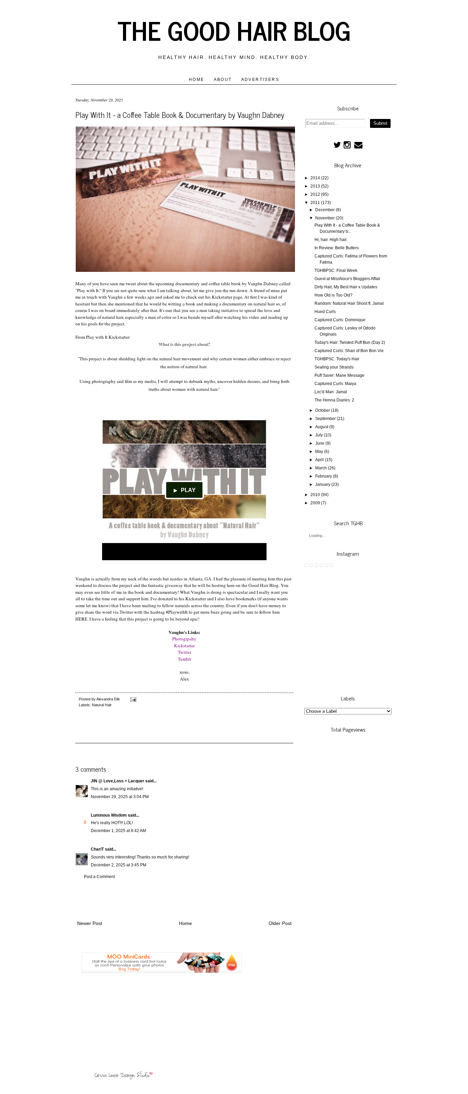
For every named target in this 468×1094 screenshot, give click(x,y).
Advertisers (260, 79)
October (322, 410)
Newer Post (89, 923)
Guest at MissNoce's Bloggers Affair (347, 278)
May (319, 451)
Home (197, 79)
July (319, 435)
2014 (315, 178)
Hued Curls (325, 311)
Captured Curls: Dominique (340, 319)
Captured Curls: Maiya (335, 383)
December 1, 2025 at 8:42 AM (118, 830)
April (319, 459)
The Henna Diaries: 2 (334, 400)
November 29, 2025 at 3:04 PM (120, 796)
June (319, 443)
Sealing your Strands (334, 367)
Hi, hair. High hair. (331, 239)
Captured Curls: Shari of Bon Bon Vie (349, 350)
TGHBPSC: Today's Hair (337, 359)
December (325, 209)
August (321, 426)
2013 (315, 186)
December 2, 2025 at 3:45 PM (118, 865)
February (323, 476)
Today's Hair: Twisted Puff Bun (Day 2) (350, 342)
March (321, 468)
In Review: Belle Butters (337, 247)
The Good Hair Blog (234, 30)
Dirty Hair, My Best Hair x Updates (346, 287)
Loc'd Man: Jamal (331, 391)
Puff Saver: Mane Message (340, 375)
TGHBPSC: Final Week (336, 270)
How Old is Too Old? (334, 295)
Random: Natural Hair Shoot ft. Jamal (349, 303)
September (325, 418)
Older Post (280, 923)
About (223, 79)
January (322, 484)
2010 (315, 494)
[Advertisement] (184, 898)
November (325, 218)
